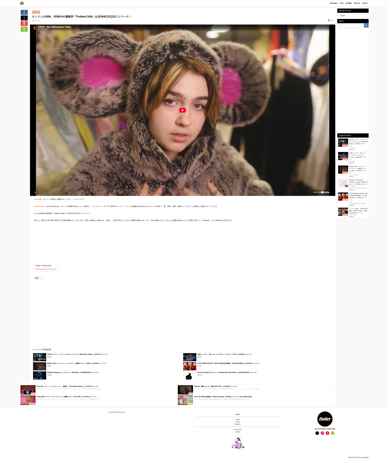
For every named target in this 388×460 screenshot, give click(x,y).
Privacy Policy (238, 429)
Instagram (238, 424)
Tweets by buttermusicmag (116, 412)
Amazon (53, 269)
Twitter (238, 421)
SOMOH (37, 199)
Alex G (63, 206)
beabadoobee (39, 206)
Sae (332, 20)
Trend (341, 3)
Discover (357, 3)
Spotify (37, 269)
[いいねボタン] (36, 277)
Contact (364, 3)
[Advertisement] (94, 311)
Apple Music (45, 269)
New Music (333, 3)
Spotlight (349, 3)
